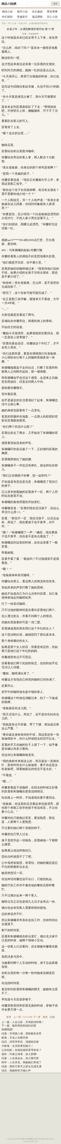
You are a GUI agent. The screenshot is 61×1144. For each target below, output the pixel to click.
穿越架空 (22, 16)
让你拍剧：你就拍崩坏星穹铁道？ (21, 1050)
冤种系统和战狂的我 (24, 1025)
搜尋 (55, 4)
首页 (3, 23)
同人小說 (52, 16)
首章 (8, 1017)
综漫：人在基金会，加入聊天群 (20, 1058)
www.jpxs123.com (30, 1141)
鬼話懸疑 (37, 16)
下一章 (37, 1017)
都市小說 (22, 11)
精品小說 (7, 11)
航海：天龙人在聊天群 (14, 1037)
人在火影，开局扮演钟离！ (28, 1022)
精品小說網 (8, 3)
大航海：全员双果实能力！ (17, 1045)
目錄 (52, 1017)
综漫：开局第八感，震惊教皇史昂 (21, 1033)
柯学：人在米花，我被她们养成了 (21, 1062)
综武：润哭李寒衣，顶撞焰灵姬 (20, 1041)
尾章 (45, 1017)
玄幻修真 (37, 11)
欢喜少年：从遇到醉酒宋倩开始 (33, 23)
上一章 (17, 1017)
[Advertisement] (30, 1104)
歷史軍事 (52, 11)
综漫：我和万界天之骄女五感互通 (21, 1066)
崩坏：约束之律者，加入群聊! (19, 1054)
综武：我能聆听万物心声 (16, 1070)
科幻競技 (7, 16)
